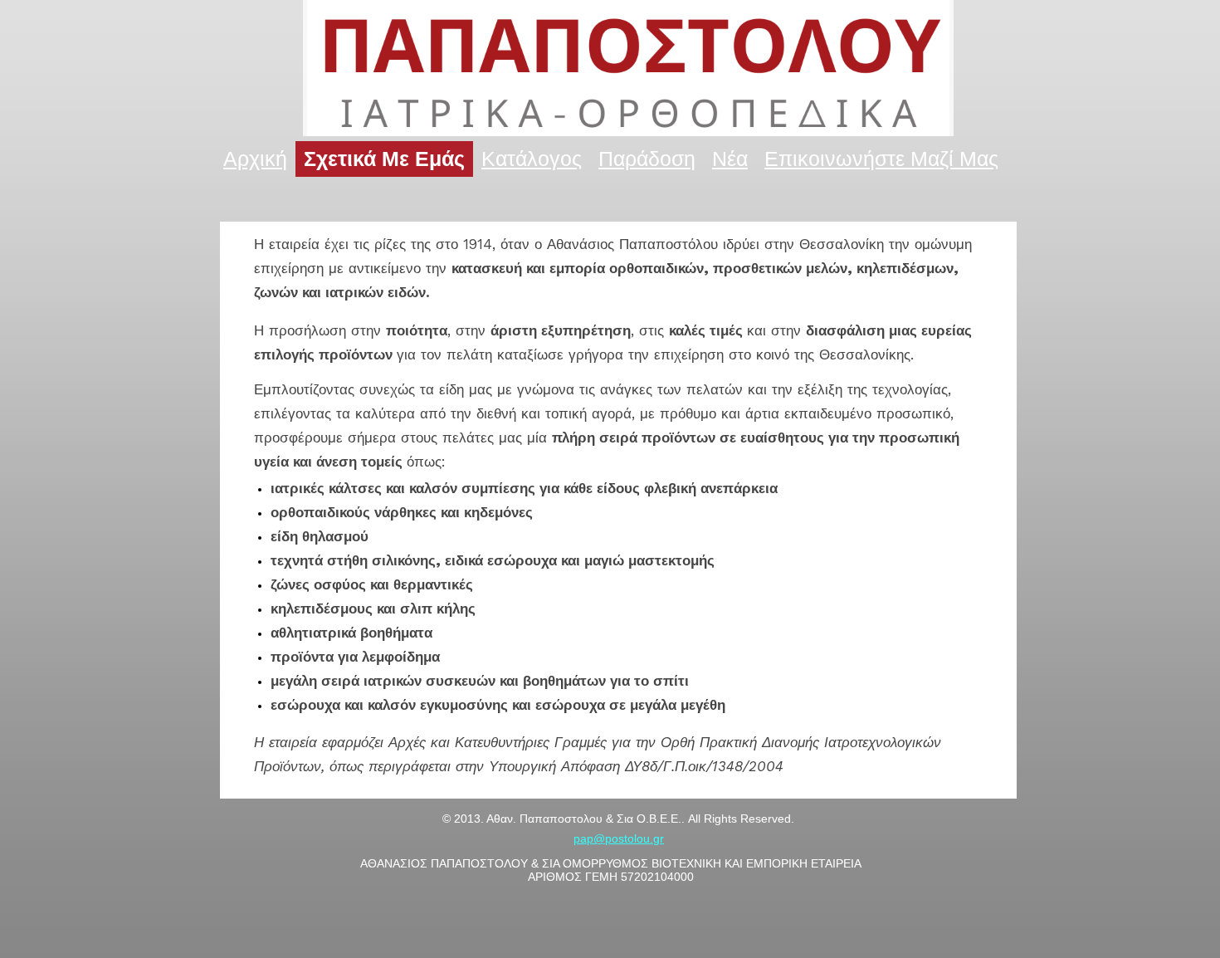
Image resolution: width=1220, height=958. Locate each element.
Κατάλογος (531, 158)
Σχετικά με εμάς (384, 158)
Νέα (730, 158)
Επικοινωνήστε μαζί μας (881, 158)
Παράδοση (646, 158)
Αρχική (255, 158)
